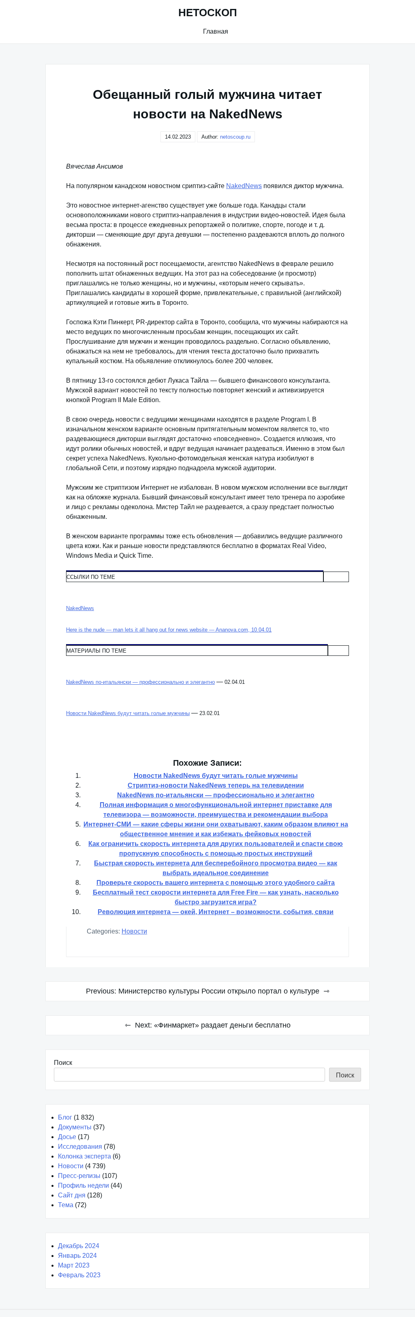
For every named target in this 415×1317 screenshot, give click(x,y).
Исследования (80, 1146)
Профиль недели (83, 1185)
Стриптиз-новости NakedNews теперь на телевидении (216, 785)
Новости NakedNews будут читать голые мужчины (216, 775)
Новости (134, 931)
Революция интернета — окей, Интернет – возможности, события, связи (216, 911)
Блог (65, 1117)
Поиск (63, 1062)
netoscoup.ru (235, 137)
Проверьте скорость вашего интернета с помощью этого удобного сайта (215, 882)
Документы (75, 1127)
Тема (65, 1204)
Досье (67, 1136)
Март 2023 (74, 1265)
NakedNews (244, 185)
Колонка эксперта (84, 1156)
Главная (215, 31)
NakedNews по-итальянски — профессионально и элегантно (215, 795)
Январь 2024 (77, 1255)
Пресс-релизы (79, 1175)
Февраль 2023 (79, 1275)
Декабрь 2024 (78, 1245)
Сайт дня (72, 1195)
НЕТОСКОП (207, 12)
